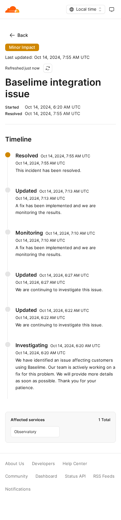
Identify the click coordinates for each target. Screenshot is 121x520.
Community (16, 476)
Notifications (18, 489)
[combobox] (85, 9)
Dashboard (46, 476)
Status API (75, 476)
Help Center (75, 463)
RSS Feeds (104, 476)
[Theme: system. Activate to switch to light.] (111, 9)
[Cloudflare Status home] (12, 9)
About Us (14, 463)
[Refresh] (48, 68)
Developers (43, 463)
